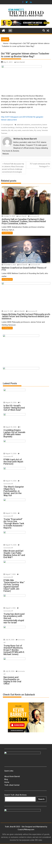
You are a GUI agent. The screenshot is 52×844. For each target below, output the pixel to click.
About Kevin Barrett (12, 776)
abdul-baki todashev (23, 125)
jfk (9, 130)
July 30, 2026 (10, 640)
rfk (35, 130)
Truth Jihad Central (11, 785)
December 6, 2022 (10, 265)
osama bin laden (27, 130)
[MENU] (10, 30)
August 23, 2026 (11, 402)
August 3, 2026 (10, 608)
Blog (6, 779)
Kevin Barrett (20, 62)
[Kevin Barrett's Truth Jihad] (3, 30)
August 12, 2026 (11, 513)
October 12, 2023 (9, 216)
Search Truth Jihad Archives (15, 795)
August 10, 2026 (11, 545)
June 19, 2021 (9, 311)
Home (5, 43)
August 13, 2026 (11, 453)
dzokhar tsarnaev (29, 127)
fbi (36, 127)
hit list (40, 127)
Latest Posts (10, 383)
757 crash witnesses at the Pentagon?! (40, 165)
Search (41, 799)
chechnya (18, 127)
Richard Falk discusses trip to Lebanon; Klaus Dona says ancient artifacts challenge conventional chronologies (13, 168)
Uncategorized (15, 43)
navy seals (17, 130)
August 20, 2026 (11, 427)
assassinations (36, 125)
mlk (12, 130)
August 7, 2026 (10, 574)
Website (5, 154)
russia (39, 130)
